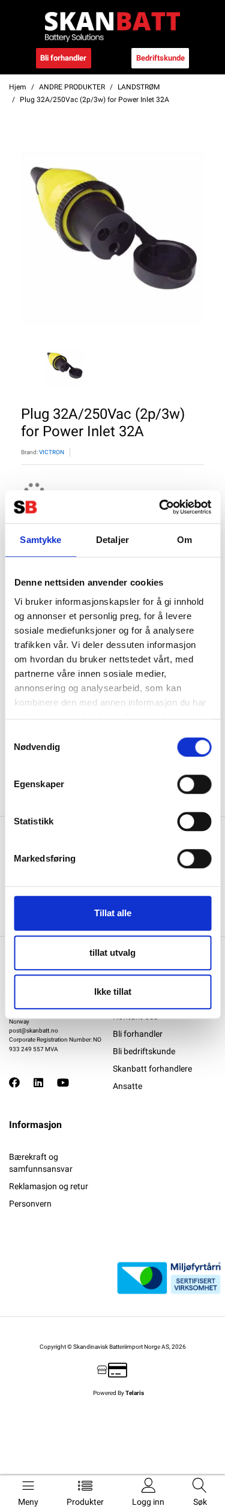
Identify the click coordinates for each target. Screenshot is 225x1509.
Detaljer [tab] (112, 540)
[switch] (194, 784)
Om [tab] (184, 540)
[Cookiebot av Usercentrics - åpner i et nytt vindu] (160, 507)
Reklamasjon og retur (48, 1186)
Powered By (118, 1393)
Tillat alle (112, 913)
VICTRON (51, 452)
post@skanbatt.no (33, 1030)
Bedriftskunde (160, 57)
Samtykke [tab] (40, 540)
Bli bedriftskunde (144, 1051)
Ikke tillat (112, 991)
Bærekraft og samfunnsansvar (41, 1163)
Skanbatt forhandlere (152, 1068)
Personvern (30, 1203)
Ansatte (127, 1086)
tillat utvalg (112, 952)
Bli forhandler (63, 57)
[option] (112, 239)
